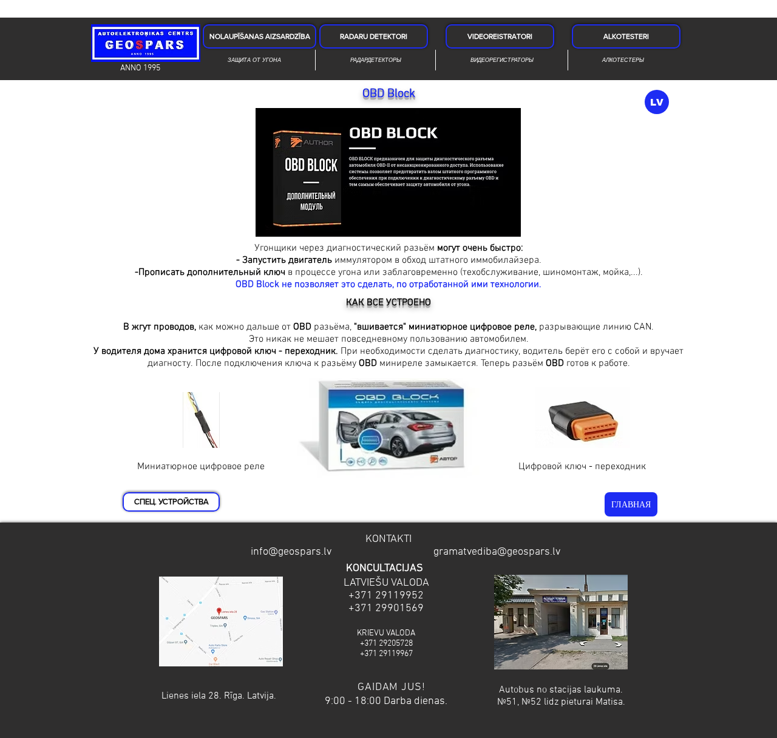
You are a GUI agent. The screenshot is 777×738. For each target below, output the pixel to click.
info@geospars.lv (291, 552)
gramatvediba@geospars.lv (496, 552)
